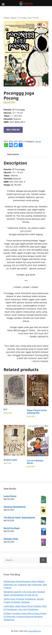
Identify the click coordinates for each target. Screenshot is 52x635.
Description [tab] (13, 154)
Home (6, 18)
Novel (13, 18)
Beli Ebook (13, 129)
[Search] (43, 560)
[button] (44, 25)
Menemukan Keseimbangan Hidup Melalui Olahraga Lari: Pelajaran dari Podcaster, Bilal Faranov (25, 584)
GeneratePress (34, 631)
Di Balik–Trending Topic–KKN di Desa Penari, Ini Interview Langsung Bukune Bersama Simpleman (25, 616)
